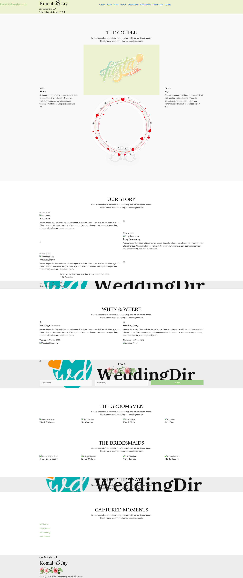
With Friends (44, 537)
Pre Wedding (44, 532)
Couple (102, 5)
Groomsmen (133, 5)
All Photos (43, 524)
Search (177, 382)
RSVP (123, 5)
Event (116, 5)
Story (109, 5)
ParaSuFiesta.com (13, 4)
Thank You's (158, 5)
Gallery (168, 5)
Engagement (44, 528)
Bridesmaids (145, 5)
